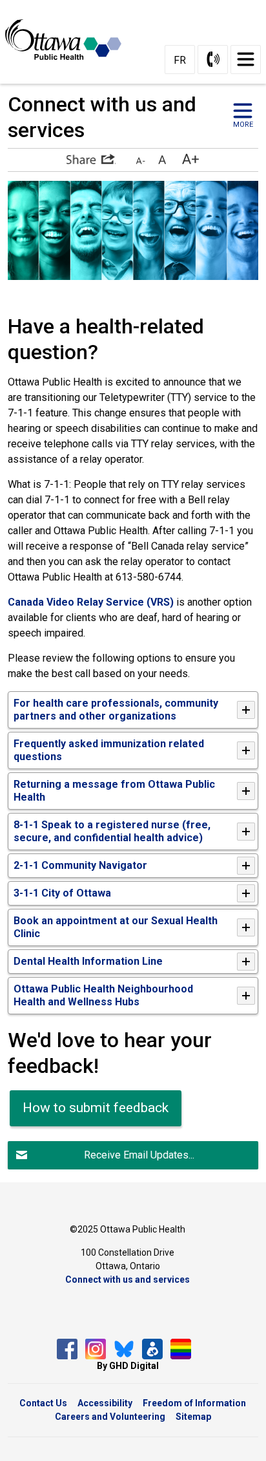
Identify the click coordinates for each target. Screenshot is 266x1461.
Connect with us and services (127, 1279)
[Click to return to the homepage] (68, 39)
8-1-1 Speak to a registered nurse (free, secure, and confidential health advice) (112, 831)
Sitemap (193, 1416)
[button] (91, 159)
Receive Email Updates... (139, 1155)
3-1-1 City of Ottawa (62, 893)
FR (180, 60)
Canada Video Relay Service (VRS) (91, 602)
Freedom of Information (194, 1403)
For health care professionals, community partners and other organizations (116, 709)
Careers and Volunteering (110, 1416)
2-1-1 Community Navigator (80, 865)
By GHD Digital (128, 1366)
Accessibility (104, 1403)
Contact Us (43, 1403)
